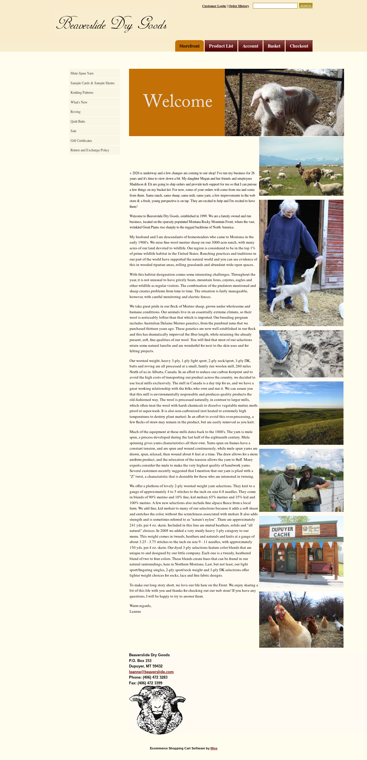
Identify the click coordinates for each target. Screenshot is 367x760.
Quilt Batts (78, 121)
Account (250, 46)
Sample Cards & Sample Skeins (93, 83)
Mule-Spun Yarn (82, 73)
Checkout (299, 46)
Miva (213, 748)
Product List (221, 46)
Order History (239, 5)
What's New (79, 102)
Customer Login (214, 5)
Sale (73, 130)
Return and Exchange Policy (90, 150)
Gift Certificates (81, 140)
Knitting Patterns (82, 92)
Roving (76, 111)
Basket (274, 46)
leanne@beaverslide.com (151, 672)
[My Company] (111, 22)
